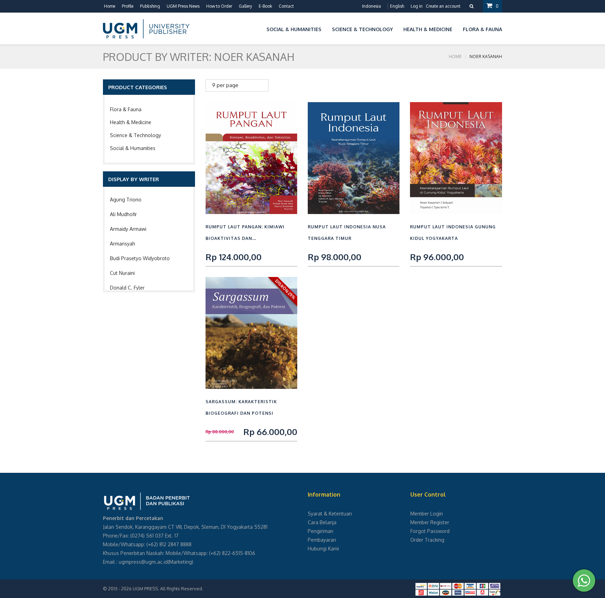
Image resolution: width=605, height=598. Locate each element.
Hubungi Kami (323, 548)
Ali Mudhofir (123, 214)
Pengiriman (320, 531)
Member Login (426, 514)
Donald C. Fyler (127, 288)
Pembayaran (322, 540)
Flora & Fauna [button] (482, 29)
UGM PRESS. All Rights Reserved (167, 588)
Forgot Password (430, 531)
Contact (286, 6)
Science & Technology (135, 135)
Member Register (429, 522)
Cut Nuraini (122, 273)
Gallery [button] (245, 6)
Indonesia (371, 6)
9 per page (225, 85)
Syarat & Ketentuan (330, 514)
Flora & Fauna (125, 109)
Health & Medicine (130, 122)
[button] (256, 28)
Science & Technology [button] (362, 29)
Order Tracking (427, 540)
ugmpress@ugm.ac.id (143, 562)
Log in (417, 6)
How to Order (219, 6)
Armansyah (122, 244)
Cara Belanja (322, 522)
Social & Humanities (132, 148)
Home (109, 6)
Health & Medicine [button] (427, 29)
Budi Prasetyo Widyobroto (140, 258)
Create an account (443, 6)
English (397, 6)
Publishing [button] (150, 6)
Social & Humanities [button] (293, 29)
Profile (127, 6)
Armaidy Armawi (128, 229)
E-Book (265, 6)
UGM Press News (183, 6)
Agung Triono (125, 199)
